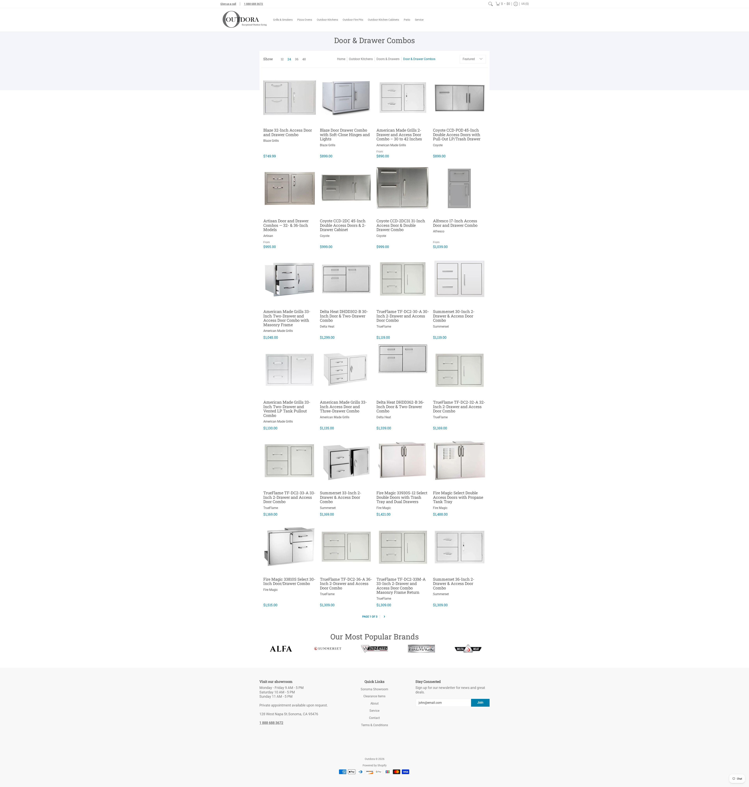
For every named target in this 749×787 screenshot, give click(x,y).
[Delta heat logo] (468, 648)
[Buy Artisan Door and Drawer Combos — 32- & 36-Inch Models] (289, 188)
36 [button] (296, 59)
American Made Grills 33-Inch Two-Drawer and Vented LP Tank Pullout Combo (286, 409)
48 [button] (304, 59)
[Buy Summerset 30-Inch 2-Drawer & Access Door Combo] (459, 279)
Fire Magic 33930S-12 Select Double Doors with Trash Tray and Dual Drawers (401, 497)
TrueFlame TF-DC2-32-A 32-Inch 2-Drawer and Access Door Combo (459, 406)
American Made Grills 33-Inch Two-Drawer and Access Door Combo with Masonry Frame (286, 318)
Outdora (370, 758)
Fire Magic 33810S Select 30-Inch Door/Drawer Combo (289, 581)
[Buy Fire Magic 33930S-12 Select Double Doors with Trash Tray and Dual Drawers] (402, 460)
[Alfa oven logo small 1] (280, 648)
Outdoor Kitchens (361, 59)
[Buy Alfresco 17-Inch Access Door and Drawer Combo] (459, 188)
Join (480, 702)
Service (374, 711)
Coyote (438, 145)
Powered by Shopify (375, 765)
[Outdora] (243, 20)
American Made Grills (391, 145)
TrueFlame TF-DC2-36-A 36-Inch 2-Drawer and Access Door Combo (346, 583)
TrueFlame (383, 326)
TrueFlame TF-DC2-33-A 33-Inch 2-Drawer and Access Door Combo (289, 497)
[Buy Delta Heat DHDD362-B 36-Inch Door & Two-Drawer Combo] (402, 369)
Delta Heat (327, 326)
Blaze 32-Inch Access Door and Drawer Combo (287, 132)
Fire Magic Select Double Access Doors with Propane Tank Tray (458, 497)
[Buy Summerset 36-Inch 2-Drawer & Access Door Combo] (459, 546)
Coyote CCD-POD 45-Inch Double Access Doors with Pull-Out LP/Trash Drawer (456, 134)
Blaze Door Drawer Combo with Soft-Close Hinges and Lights (345, 134)
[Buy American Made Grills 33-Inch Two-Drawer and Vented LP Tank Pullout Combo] (289, 369)
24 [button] (289, 59)
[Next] (384, 616)
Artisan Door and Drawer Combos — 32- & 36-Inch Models (286, 225)
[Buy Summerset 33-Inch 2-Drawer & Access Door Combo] (346, 460)
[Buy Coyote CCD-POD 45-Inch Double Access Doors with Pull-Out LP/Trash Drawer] (459, 97)
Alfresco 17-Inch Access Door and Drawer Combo (455, 223)
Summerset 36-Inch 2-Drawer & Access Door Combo (453, 583)
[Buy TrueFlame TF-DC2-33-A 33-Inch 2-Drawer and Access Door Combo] (289, 460)
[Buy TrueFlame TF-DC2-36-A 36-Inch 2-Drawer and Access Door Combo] (346, 546)
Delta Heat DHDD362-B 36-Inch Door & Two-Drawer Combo (400, 406)
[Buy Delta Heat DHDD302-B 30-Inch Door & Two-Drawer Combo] (346, 279)
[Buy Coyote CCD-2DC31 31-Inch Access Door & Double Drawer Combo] (402, 188)
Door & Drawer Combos (419, 59)
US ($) (525, 3)
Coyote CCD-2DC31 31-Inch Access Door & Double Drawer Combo (400, 225)
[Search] (490, 4)
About (374, 703)
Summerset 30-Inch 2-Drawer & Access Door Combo (454, 316)
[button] (503, 4)
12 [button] (282, 59)
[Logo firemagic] (421, 648)
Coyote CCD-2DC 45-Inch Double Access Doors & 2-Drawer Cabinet (343, 225)
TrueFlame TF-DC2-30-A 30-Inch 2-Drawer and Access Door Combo (402, 316)
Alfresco (438, 231)
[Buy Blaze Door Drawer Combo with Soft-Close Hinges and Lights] (346, 97)
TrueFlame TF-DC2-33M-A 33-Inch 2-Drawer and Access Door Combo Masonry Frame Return (401, 586)
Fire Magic (383, 508)
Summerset (441, 326)
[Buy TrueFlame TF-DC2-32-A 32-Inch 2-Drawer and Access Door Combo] (459, 369)
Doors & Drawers (387, 59)
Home (341, 59)
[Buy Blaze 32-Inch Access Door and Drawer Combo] (289, 97)
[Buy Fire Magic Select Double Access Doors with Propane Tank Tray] (459, 460)
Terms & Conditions (374, 725)
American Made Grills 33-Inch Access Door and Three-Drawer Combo (343, 406)
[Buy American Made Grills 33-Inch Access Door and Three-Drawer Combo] (346, 369)
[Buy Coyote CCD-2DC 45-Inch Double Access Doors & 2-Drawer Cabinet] (346, 188)
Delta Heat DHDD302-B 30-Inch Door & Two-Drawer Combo (344, 316)
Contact (374, 718)
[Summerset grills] (327, 648)
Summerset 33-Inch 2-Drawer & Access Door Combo (340, 497)
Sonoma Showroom (374, 689)
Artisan (268, 236)
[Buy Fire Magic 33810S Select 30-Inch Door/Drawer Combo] (289, 546)
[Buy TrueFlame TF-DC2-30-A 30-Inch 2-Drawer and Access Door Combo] (402, 279)
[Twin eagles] (374, 648)
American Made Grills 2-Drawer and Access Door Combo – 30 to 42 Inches (399, 134)
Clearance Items (374, 696)
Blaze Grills (271, 141)
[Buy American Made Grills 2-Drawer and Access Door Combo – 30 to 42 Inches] (402, 97)
